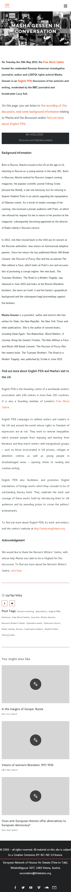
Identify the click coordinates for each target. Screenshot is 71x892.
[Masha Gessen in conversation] (4, 603)
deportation (41, 611)
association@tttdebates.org (35, 873)
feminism (6, 617)
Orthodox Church (52, 623)
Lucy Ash (35, 617)
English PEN (25, 81)
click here (16, 570)
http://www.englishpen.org (49, 528)
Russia (19, 629)
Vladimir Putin (51, 629)
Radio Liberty (8, 629)
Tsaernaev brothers (33, 629)
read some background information (37, 112)
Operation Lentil (34, 623)
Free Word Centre (53, 62)
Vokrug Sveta (8, 635)
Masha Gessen (48, 617)
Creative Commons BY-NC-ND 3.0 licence (38, 855)
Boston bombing (25, 611)
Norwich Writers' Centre (13, 623)
